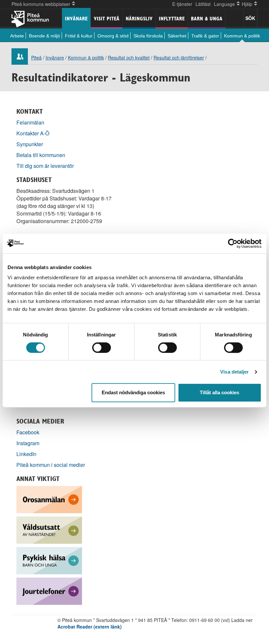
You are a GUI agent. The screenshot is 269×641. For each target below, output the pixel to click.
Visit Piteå (106, 18)
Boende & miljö (44, 35)
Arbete (17, 35)
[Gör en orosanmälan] (49, 499)
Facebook (27, 432)
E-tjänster (182, 4)
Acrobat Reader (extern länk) (89, 626)
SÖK (250, 18)
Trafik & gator (205, 35)
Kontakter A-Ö (33, 133)
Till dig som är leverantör (45, 166)
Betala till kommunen (40, 155)
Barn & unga (206, 18)
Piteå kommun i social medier (50, 465)
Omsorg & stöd (113, 35)
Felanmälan (30, 122)
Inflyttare (172, 18)
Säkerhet (177, 35)
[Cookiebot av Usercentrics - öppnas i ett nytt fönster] (232, 243)
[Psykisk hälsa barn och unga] (49, 560)
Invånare (76, 18)
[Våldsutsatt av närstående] (49, 529)
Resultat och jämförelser (179, 57)
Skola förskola (148, 35)
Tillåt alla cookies (219, 392)
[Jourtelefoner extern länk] (49, 590)
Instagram (27, 443)
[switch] (101, 347)
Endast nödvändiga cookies (133, 392)
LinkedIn (26, 454)
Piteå (36, 57)
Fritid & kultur (79, 35)
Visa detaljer (234, 372)
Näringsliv (139, 18)
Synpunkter (29, 144)
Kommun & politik (242, 35)
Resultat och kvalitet (129, 57)
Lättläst (203, 4)
